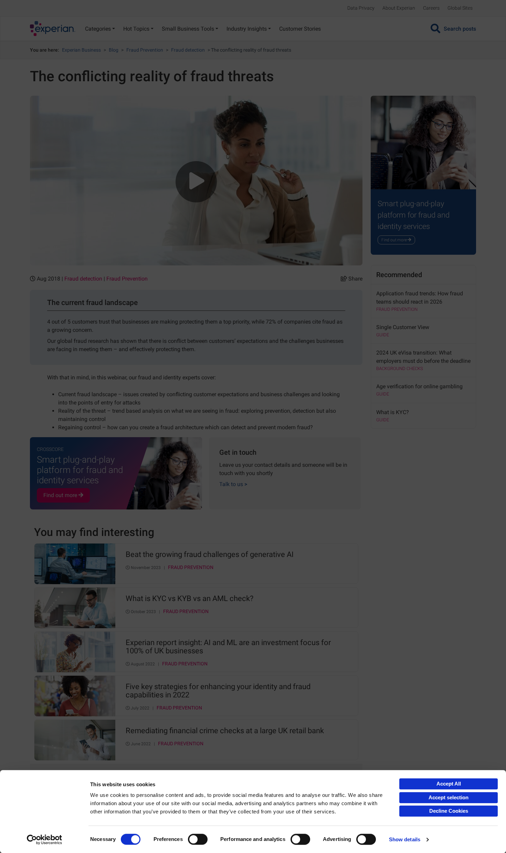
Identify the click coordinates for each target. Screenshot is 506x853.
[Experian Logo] (52, 28)
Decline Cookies (448, 811)
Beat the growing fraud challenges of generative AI (210, 554)
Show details (404, 839)
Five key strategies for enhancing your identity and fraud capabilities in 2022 (218, 691)
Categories (98, 28)
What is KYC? (392, 412)
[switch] (198, 839)
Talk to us (233, 484)
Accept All (448, 784)
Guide (382, 334)
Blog (113, 50)
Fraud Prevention (144, 50)
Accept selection (448, 797)
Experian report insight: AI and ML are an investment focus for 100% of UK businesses (228, 647)
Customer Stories (300, 28)
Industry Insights (246, 28)
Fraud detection (188, 50)
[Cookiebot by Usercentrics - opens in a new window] (44, 839)
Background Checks (399, 368)
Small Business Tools (188, 28)
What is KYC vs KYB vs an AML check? (189, 598)
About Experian (398, 8)
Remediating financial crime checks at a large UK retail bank (225, 731)
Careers (431, 8)
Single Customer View (402, 327)
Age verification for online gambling (419, 386)
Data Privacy (361, 8)
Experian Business (81, 50)
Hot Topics (136, 28)
